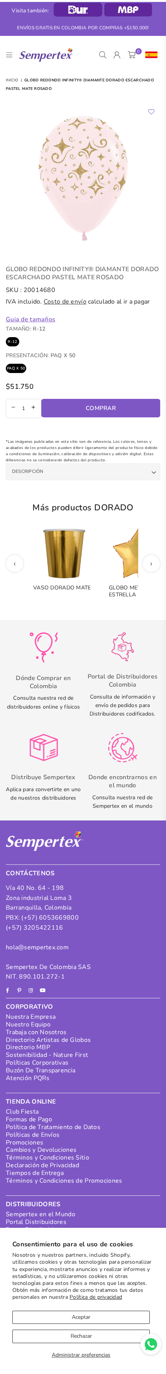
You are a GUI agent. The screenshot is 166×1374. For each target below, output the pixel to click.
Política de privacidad (95, 1297)
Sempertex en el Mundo (40, 1214)
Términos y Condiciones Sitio (47, 1157)
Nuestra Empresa (31, 1017)
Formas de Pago (29, 1119)
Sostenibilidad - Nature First (47, 1055)
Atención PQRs (28, 1078)
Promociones (24, 1142)
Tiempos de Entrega (35, 1173)
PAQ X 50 (16, 368)
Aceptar (81, 1317)
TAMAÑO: (25, 329)
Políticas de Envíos (32, 1135)
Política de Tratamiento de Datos (53, 1127)
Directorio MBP (28, 1047)
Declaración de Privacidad (42, 1165)
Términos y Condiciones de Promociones (64, 1181)
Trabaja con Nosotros (36, 1032)
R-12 (12, 341)
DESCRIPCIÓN (28, 471)
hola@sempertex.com (37, 947)
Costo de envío (65, 301)
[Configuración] (149, 55)
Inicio (12, 80)
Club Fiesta (22, 1111)
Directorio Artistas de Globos (48, 1040)
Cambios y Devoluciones (41, 1150)
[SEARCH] (103, 55)
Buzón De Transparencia (40, 1070)
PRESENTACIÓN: (40, 355)
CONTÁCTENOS (30, 873)
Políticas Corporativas (37, 1062)
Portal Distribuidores (36, 1222)
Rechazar (81, 1336)
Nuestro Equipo (28, 1024)
